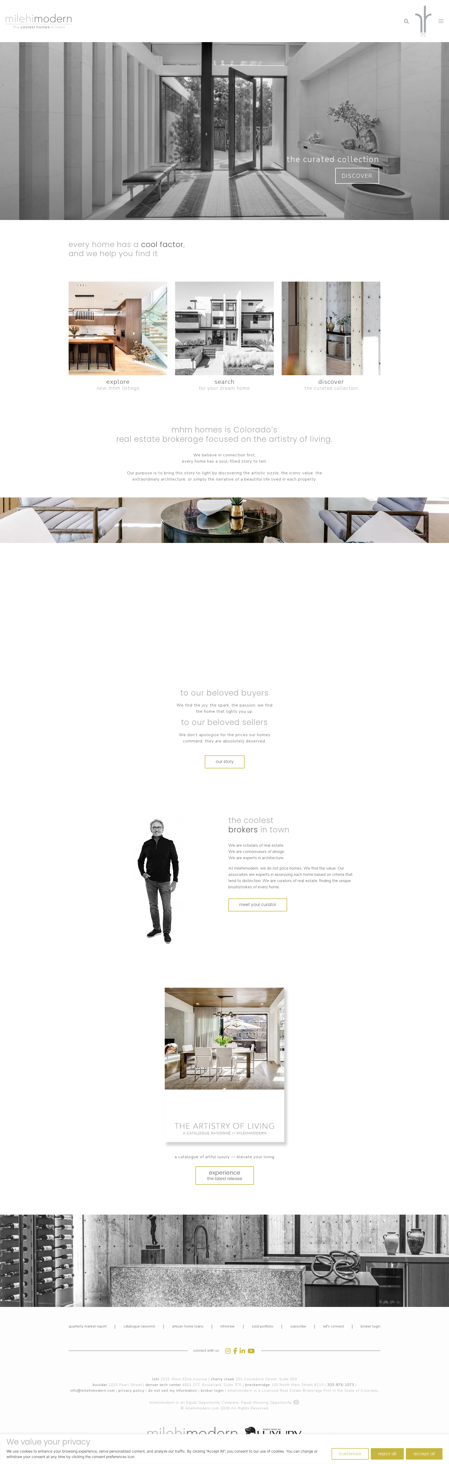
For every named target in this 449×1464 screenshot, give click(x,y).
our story (225, 762)
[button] (364, 6)
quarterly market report (88, 1326)
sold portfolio (262, 1326)
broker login (370, 1326)
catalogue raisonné (139, 1326)
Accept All (424, 1454)
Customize (350, 1454)
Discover (357, 176)
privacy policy (131, 1390)
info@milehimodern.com (92, 1390)
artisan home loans (187, 1326)
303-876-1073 (340, 1384)
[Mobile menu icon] (441, 21)
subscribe (298, 1326)
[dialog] (224, 1449)
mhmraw (227, 1326)
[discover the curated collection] (331, 328)
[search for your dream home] (224, 328)
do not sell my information (172, 1390)
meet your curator (257, 905)
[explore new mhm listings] (118, 328)
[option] (158, 881)
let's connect (333, 1326)
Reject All (387, 1454)
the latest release (224, 1175)
